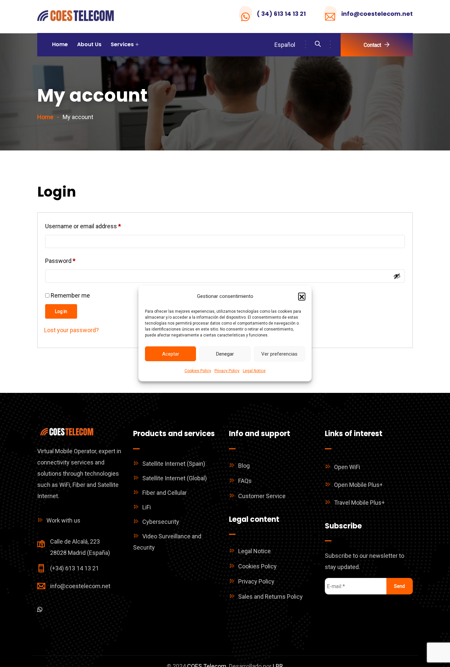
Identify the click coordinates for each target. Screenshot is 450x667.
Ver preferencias (279, 354)
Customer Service (262, 495)
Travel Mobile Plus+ (359, 502)
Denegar (225, 354)
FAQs (245, 480)
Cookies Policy (197, 370)
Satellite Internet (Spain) (173, 463)
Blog (244, 465)
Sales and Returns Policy (270, 596)
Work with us (63, 520)
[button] (301, 296)
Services (122, 44)
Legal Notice (254, 370)
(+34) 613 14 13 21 (74, 568)
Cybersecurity (160, 521)
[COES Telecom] (76, 17)
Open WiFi (347, 466)
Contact (372, 45)
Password (71, 259)
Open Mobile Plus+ (358, 484)
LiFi (146, 507)
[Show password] (397, 276)
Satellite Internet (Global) (174, 478)
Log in (61, 311)
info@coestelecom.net (377, 14)
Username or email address (94, 225)
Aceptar (170, 354)
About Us (89, 44)
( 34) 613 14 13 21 (281, 14)
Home (60, 44)
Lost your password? (71, 330)
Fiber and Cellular (164, 492)
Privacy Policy (226, 370)
